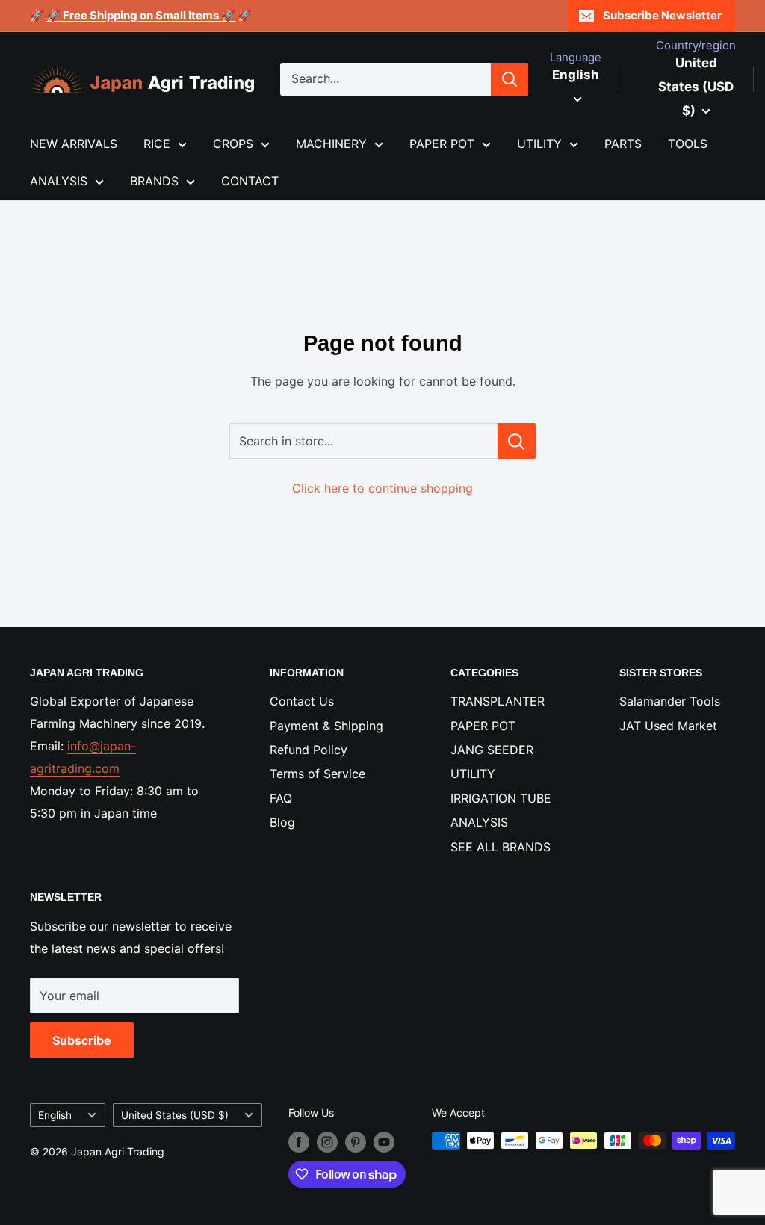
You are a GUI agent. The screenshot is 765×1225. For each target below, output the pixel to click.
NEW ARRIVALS (73, 143)
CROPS (233, 143)
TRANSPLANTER (497, 701)
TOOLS (687, 143)
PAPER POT (441, 143)
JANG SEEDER (491, 749)
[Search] (509, 79)
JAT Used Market (668, 725)
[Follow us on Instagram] (327, 1142)
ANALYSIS (58, 180)
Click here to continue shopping (382, 488)
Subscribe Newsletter (662, 15)
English (55, 1115)
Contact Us (302, 701)
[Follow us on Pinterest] (355, 1142)
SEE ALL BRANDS (500, 846)
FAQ (281, 798)
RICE (156, 143)
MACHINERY (331, 143)
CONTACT (250, 180)
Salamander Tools (669, 701)
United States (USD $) (175, 1115)
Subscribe (81, 1040)
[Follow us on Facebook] (298, 1142)
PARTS (623, 143)
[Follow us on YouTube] (384, 1142)
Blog (282, 822)
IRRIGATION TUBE (500, 798)
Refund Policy (308, 749)
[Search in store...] (517, 441)
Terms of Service (317, 773)
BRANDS (154, 180)
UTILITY (539, 143)
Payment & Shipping (326, 725)
